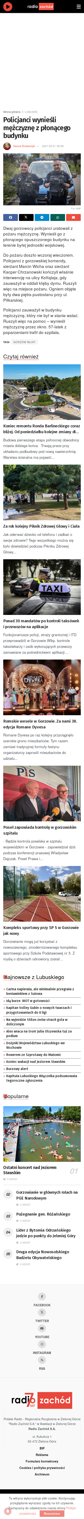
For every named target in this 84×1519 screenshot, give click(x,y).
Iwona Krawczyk (24, 146)
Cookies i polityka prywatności (42, 1468)
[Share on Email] (73, 217)
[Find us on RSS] (42, 1360)
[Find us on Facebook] (42, 1296)
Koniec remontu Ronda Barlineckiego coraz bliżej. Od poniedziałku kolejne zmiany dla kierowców (41, 429)
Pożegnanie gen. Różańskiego (43, 1214)
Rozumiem (52, 1513)
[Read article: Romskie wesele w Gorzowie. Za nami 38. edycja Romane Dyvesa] (42, 687)
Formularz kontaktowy (42, 1461)
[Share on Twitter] (26, 217)
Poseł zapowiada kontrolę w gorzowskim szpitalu (39, 830)
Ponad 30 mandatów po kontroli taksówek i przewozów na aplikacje (41, 623)
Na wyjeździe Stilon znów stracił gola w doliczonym (36, 1022)
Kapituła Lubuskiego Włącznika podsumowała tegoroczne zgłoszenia (41, 1078)
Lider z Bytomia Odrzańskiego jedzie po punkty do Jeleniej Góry (46, 1233)
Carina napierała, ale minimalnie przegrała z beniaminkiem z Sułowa (40, 991)
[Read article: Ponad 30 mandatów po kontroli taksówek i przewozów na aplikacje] (42, 587)
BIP (42, 1448)
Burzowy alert (17, 1069)
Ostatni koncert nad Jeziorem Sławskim (29, 1170)
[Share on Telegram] (42, 217)
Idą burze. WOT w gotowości (28, 1001)
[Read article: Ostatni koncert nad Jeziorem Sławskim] (42, 1134)
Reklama (42, 1455)
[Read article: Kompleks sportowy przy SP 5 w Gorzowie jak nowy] (42, 894)
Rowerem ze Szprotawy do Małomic (33, 1055)
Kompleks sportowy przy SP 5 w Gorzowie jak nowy (41, 930)
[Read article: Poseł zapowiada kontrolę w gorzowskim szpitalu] (42, 793)
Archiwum (42, 1474)
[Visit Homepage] (45, 6)
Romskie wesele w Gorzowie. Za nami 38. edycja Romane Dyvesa (40, 724)
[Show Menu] (79, 6)
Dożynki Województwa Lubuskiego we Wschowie (35, 1045)
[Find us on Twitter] (42, 1312)
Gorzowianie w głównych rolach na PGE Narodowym (47, 1195)
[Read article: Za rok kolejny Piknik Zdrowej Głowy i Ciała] (42, 492)
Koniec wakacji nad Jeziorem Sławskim (35, 1062)
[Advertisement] (42, 59)
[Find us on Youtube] (42, 1328)
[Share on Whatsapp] (57, 217)
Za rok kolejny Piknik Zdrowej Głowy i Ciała (41, 526)
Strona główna (11, 111)
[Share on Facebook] (10, 217)
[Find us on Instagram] (42, 1344)
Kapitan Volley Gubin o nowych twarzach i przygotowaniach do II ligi (39, 1010)
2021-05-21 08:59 (53, 146)
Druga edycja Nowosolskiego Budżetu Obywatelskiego (42, 1254)
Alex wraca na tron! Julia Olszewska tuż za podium (39, 1033)
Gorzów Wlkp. (24, 342)
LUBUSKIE (31, 111)
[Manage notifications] (7, 1511)
